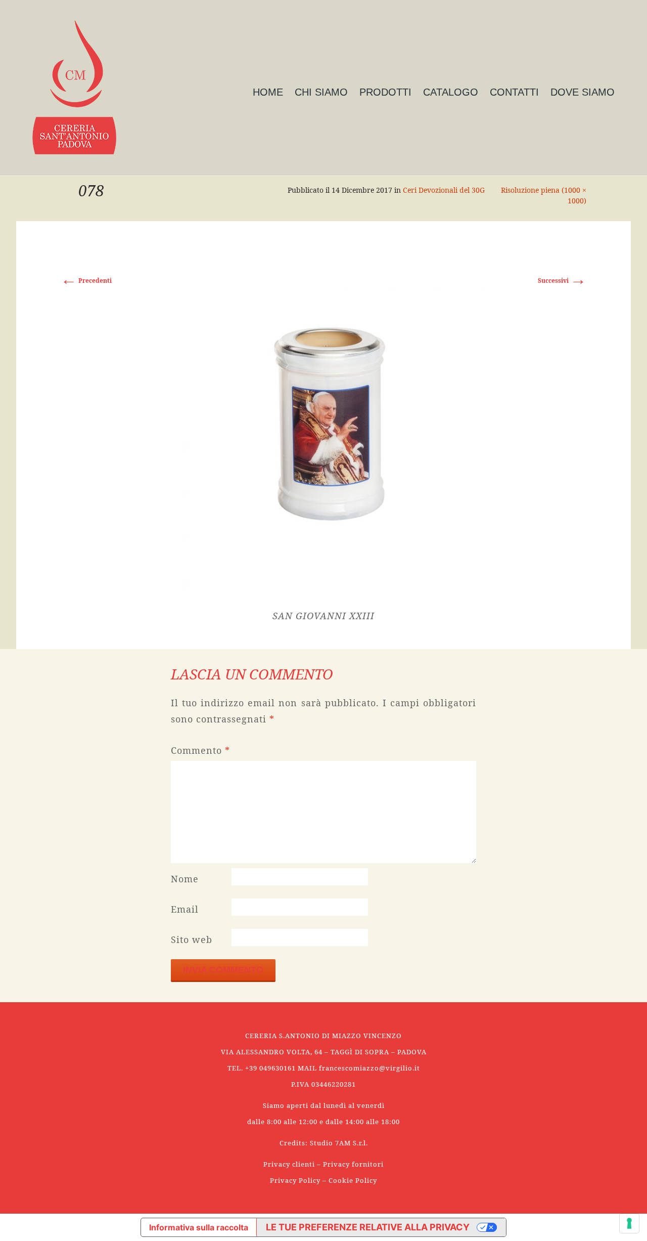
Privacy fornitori (353, 1164)
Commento (200, 750)
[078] (323, 423)
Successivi (562, 280)
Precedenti (86, 280)
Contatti (514, 92)
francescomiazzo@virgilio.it (369, 1068)
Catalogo (450, 92)
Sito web (191, 939)
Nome (185, 879)
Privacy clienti (289, 1164)
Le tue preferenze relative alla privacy (368, 1227)
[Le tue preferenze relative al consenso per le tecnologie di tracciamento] (629, 1223)
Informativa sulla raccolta (198, 1227)
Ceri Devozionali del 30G (444, 190)
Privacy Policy (295, 1180)
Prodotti (385, 92)
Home (268, 92)
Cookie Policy (353, 1180)
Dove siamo (582, 92)
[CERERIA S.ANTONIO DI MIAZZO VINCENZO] (74, 87)
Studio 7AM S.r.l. (339, 1142)
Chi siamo (321, 92)
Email (185, 909)
